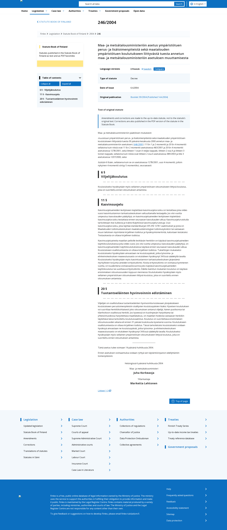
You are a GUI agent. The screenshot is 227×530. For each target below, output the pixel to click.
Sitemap (170, 514)
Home (24, 10)
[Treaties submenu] (100, 11)
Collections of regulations (132, 425)
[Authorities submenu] (83, 11)
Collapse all (45, 84)
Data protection (174, 520)
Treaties (92, 10)
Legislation (38, 10)
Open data (139, 10)
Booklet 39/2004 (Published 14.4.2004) (149, 97)
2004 (91, 33)
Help (168, 489)
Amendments (30, 438)
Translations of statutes (35, 451)
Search (179, 3)
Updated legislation (33, 425)
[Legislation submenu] (46, 11)
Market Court (78, 451)
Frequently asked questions (180, 495)
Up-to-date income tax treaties (183, 432)
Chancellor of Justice (130, 432)
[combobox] (126, 4)
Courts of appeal (80, 432)
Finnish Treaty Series (178, 425)
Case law (56, 10)
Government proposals (117, 10)
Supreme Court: (79, 425)
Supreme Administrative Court (87, 438)
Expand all (66, 84)
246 (99, 33)
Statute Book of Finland (55, 21)
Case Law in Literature (83, 469)
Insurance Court (80, 463)
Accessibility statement (177, 507)
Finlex (43, 33)
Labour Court (78, 457)
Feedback (171, 501)
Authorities (75, 10)
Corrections (29, 444)
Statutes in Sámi (31, 457)
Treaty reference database (181, 438)
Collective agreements (131, 444)
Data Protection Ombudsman (134, 438)
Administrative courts (82, 444)
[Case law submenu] (63, 11)
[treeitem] (60, 89)
